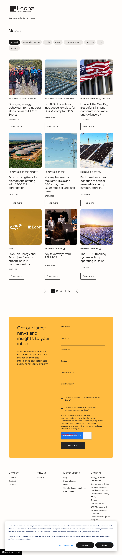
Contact (12, 481)
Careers (12, 484)
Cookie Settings (11, 552)
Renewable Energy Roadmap (99, 512)
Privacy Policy (77, 429)
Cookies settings (66, 545)
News (65, 484)
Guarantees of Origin (100, 484)
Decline (104, 545)
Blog (65, 478)
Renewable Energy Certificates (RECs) (99, 489)
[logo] (22, 9)
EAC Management (99, 507)
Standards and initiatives (74, 488)
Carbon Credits (97, 503)
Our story (13, 478)
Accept (85, 545)
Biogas (94, 500)
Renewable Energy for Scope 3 (100, 518)
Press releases (69, 481)
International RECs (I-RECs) (100, 495)
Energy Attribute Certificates (98, 479)
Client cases (68, 491)
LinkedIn (40, 478)
